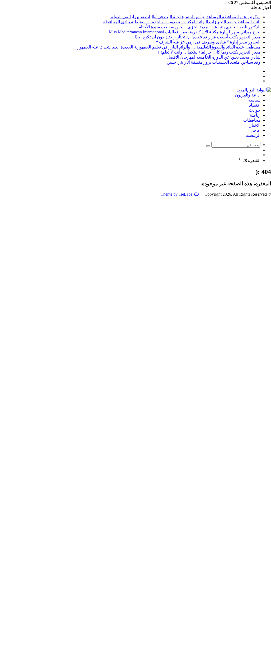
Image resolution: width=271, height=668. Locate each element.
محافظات (251, 120)
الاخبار (255, 125)
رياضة (255, 115)
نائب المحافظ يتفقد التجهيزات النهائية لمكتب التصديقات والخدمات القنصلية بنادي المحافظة (181, 22)
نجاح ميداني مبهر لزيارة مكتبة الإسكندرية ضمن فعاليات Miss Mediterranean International (184, 32)
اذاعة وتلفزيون (247, 95)
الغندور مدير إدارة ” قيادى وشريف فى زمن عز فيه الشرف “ (208, 42)
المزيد (242, 90)
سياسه (254, 100)
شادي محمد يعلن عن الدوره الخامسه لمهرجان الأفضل (213, 57)
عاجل (255, 130)
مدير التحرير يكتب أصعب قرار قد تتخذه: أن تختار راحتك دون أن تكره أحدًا (197, 37)
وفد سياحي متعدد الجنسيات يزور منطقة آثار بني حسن (213, 62)
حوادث (254, 110)
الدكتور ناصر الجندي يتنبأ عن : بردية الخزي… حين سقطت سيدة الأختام (199, 27)
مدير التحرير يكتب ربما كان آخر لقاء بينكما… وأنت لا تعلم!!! (209, 52)
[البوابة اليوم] (259, 90)
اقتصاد (254, 105)
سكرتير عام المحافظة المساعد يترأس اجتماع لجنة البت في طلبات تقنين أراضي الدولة (185, 17)
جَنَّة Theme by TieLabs (180, 194)
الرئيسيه (253, 135)
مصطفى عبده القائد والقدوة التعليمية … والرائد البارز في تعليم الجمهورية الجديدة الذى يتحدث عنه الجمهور (169, 47)
